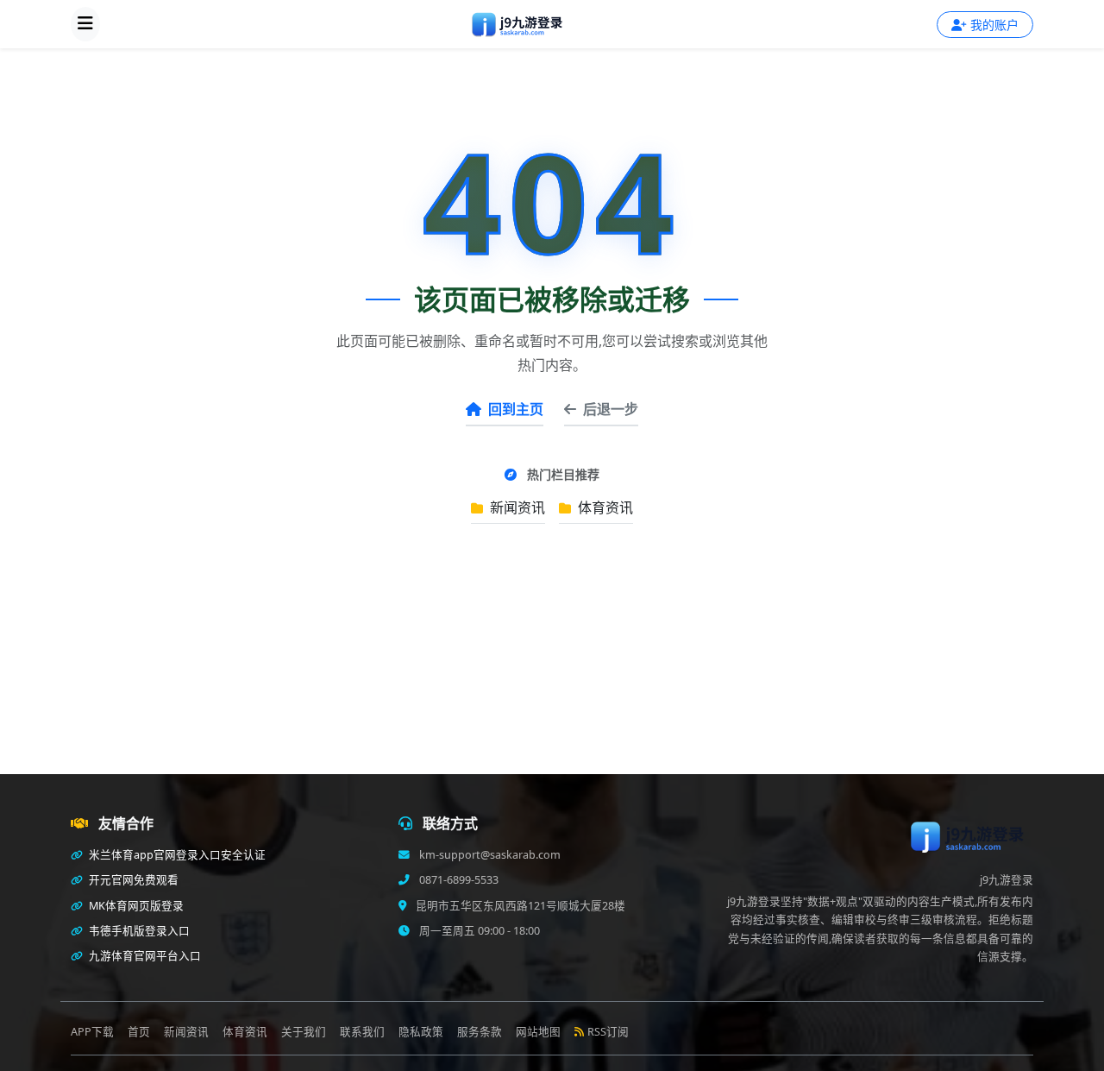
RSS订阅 (608, 1031)
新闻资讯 (515, 507)
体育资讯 (603, 507)
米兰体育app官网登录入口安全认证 (176, 854)
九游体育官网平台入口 (143, 955)
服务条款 (479, 1031)
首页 (139, 1031)
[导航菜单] (85, 24)
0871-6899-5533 (458, 880)
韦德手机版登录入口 (138, 930)
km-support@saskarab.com (489, 854)
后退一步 (610, 409)
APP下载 (92, 1031)
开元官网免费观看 (132, 880)
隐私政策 (420, 1031)
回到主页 (515, 409)
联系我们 (362, 1031)
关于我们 (303, 1031)
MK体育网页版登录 (135, 905)
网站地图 (538, 1031)
